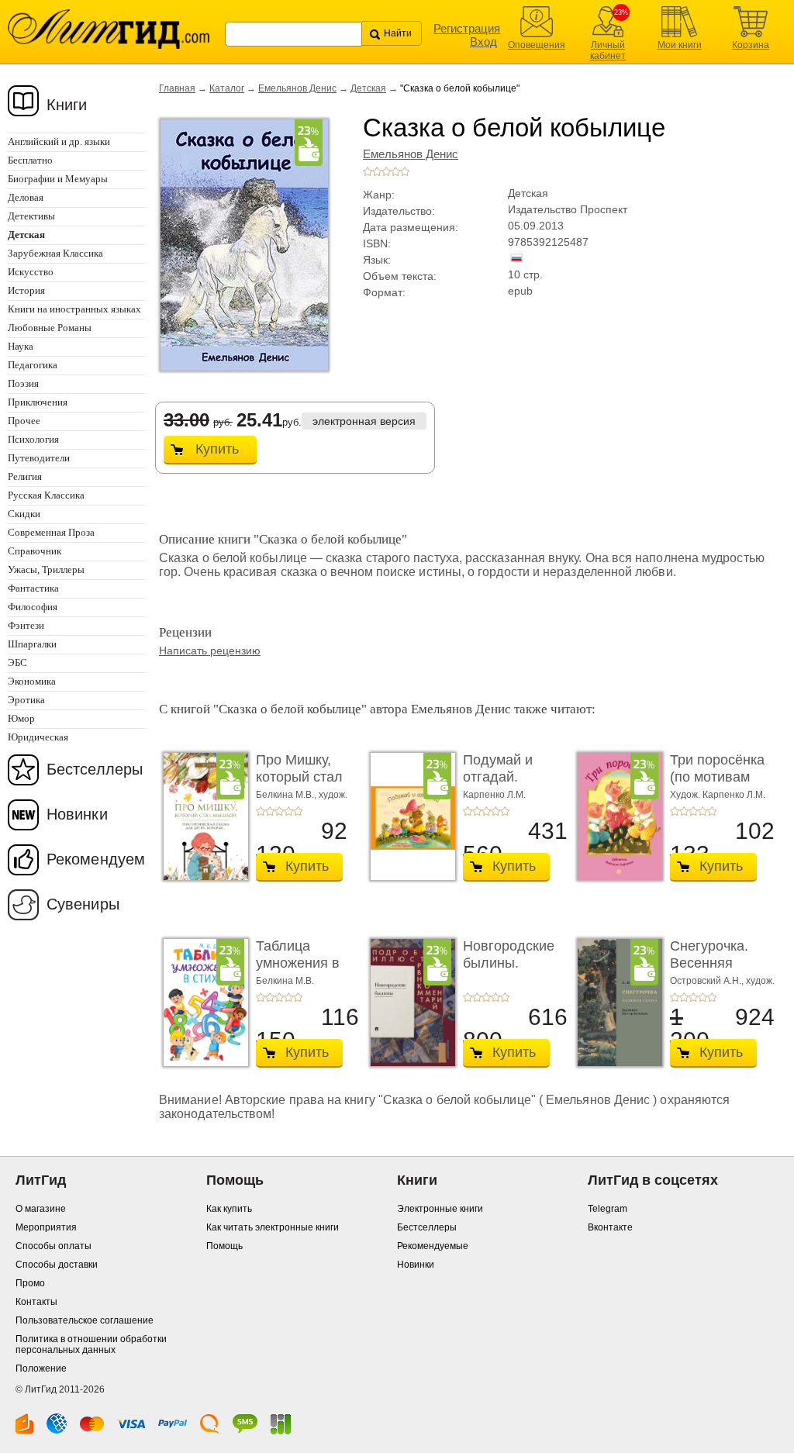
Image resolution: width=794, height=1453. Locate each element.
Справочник (34, 551)
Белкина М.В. (285, 980)
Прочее (24, 420)
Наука (20, 346)
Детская (368, 88)
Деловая (25, 197)
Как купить (229, 1208)
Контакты (36, 1301)
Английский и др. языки (59, 141)
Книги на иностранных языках (74, 309)
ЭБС (17, 662)
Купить (217, 449)
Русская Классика (46, 495)
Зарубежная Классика (55, 253)
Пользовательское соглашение (85, 1320)
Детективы (31, 216)
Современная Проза (51, 532)
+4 (395, 171)
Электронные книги (440, 1208)
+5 (404, 171)
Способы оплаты (53, 1246)
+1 (367, 171)
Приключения (37, 402)
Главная (177, 88)
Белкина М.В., (287, 794)
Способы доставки (57, 1264)
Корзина (750, 45)
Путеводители (39, 458)
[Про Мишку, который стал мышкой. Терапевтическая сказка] (201, 816)
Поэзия (23, 383)
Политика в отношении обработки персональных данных (91, 1344)
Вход (483, 41)
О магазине (41, 1208)
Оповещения (536, 45)
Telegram (607, 1208)
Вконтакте (610, 1227)
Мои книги (680, 45)
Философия (32, 607)
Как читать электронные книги (272, 1227)
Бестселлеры (95, 769)
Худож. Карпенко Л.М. (717, 794)
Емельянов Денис (297, 88)
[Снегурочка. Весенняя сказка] (615, 1002)
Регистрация (466, 28)
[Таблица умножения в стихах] (201, 1002)
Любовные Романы (49, 327)
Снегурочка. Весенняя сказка (709, 962)
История (26, 290)
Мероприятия (46, 1227)
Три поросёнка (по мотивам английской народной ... (717, 785)
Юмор (21, 718)
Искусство (31, 272)
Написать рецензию (210, 650)
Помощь (224, 1246)
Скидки (24, 513)
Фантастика (33, 588)
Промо (30, 1283)
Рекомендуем (96, 859)
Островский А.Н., (708, 980)
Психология (33, 439)
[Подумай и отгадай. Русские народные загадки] (408, 816)
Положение (41, 1368)
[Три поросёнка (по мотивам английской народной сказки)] (615, 816)
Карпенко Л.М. (494, 794)
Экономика (32, 681)
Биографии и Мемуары (58, 179)
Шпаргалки (32, 644)
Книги (67, 104)
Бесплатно (30, 160)
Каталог (226, 88)
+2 (376, 171)
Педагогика (32, 365)
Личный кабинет (608, 50)
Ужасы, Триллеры (46, 569)
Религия (25, 476)
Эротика (26, 700)
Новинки (77, 814)
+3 (386, 171)
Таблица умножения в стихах (298, 962)
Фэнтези (26, 625)
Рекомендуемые (432, 1246)
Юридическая (38, 737)
